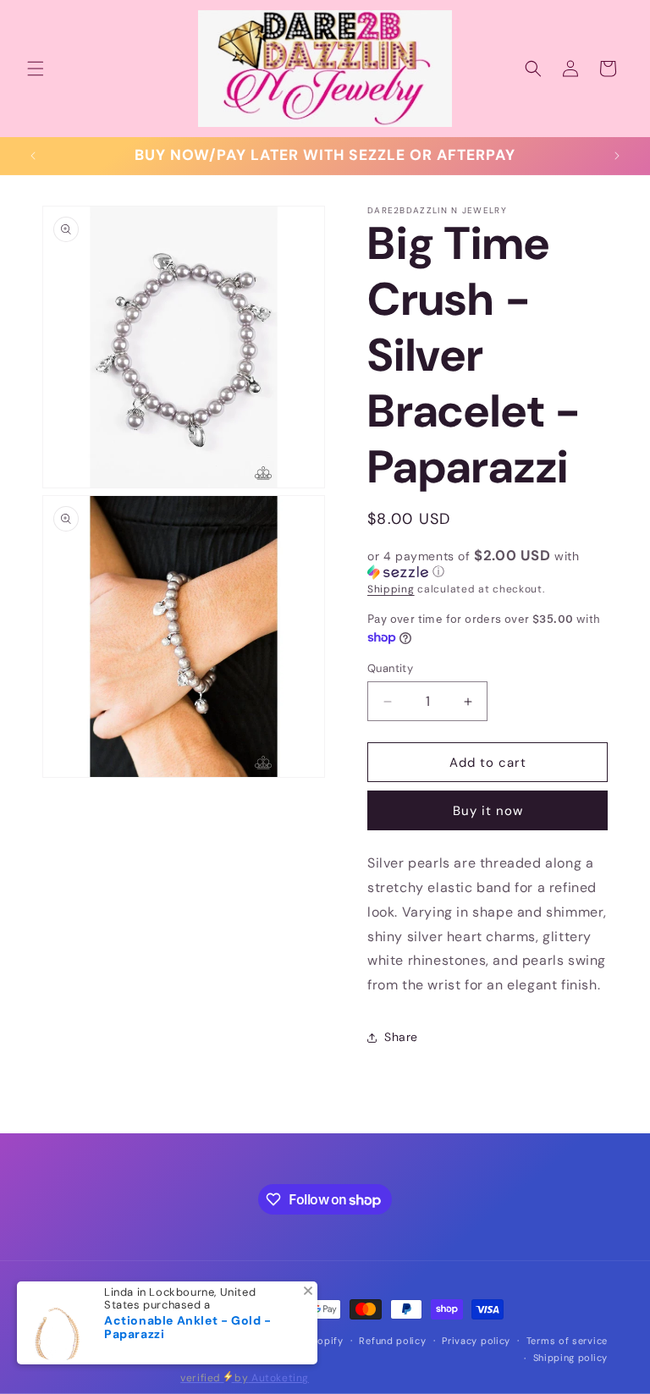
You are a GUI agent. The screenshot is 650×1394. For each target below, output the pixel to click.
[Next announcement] (617, 155)
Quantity (390, 668)
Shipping (391, 589)
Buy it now (488, 810)
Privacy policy (476, 1341)
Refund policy (392, 1341)
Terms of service (567, 1341)
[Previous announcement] (33, 155)
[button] (35, 68)
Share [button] (401, 1036)
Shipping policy (571, 1358)
